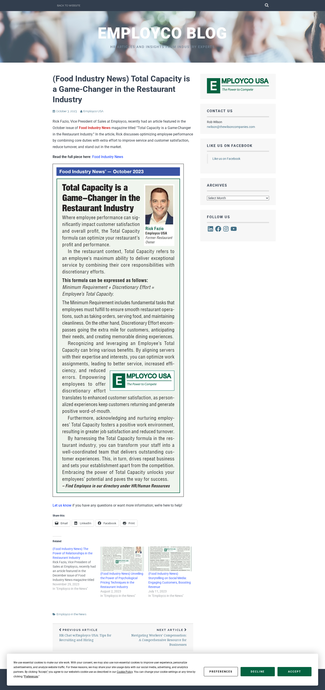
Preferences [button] (31, 676)
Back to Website (68, 5)
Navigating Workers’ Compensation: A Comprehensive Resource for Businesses (159, 637)
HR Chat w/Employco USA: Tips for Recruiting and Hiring (85, 635)
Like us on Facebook (229, 146)
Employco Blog (162, 33)
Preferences (220, 671)
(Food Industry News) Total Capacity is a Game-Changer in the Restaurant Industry (121, 89)
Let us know (62, 505)
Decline (258, 671)
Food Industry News (107, 157)
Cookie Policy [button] (125, 671)
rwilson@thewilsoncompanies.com (231, 127)
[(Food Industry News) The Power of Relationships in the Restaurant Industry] (76, 569)
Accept (294, 671)
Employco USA (93, 111)
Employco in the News (71, 614)
